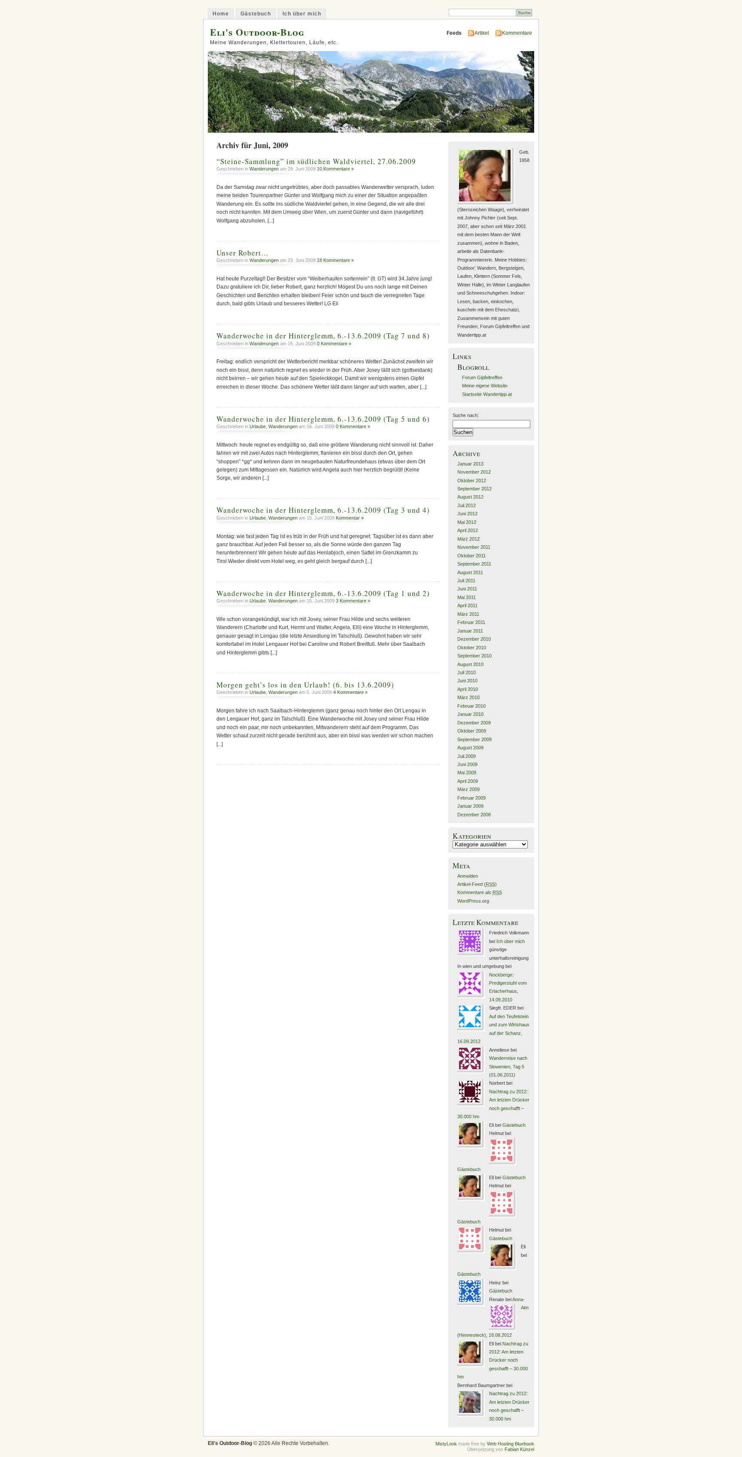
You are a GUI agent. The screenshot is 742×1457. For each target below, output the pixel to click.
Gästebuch (255, 14)
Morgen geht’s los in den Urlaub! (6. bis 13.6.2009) (305, 685)
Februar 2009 (471, 797)
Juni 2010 (467, 680)
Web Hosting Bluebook (510, 1443)
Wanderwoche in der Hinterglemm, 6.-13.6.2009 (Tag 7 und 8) (323, 336)
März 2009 (468, 789)
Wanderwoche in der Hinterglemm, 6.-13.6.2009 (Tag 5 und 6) (323, 419)
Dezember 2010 (474, 639)
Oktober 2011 (471, 555)
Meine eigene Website (485, 385)
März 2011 (468, 614)
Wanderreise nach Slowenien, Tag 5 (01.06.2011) (508, 1066)
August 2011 (470, 572)
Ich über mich (302, 14)
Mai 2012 (466, 522)
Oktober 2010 (471, 647)
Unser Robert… (242, 253)
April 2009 (467, 781)
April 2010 (467, 689)
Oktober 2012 (471, 480)
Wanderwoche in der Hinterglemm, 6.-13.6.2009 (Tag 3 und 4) (323, 510)
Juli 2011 (466, 580)
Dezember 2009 (474, 722)
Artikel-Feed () (477, 884)
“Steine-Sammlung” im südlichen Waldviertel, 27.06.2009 (316, 161)
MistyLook (446, 1443)
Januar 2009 (470, 806)
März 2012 (468, 538)
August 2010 (470, 664)
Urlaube (257, 426)
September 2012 (474, 488)
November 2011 (473, 547)
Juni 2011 (467, 588)
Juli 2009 (466, 756)
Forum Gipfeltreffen (482, 377)
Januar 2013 (470, 463)
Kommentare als (479, 892)
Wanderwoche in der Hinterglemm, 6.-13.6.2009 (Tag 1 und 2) (323, 593)
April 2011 (467, 605)
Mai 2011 (466, 597)
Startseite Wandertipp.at (487, 394)
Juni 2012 (467, 513)
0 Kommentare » (334, 343)
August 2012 (470, 496)
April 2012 (467, 530)
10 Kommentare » (335, 168)
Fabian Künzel (519, 1449)
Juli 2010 (466, 672)
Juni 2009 (467, 764)
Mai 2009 (466, 772)
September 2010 (474, 655)
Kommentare (517, 33)
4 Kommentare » (350, 692)
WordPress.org (473, 900)
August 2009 (470, 747)
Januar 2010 (470, 714)
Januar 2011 (470, 630)
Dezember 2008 (474, 814)
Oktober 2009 (471, 730)
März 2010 (468, 697)
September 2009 (474, 739)
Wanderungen (264, 168)
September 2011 (474, 563)
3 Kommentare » (353, 600)
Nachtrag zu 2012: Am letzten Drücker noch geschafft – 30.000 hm (492, 1360)
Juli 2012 (466, 505)
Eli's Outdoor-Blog (257, 32)
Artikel (481, 33)
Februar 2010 (471, 706)
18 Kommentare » (335, 260)
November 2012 (474, 472)
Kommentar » (350, 517)
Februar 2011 (471, 622)
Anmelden (467, 876)
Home (221, 14)
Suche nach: (466, 415)
